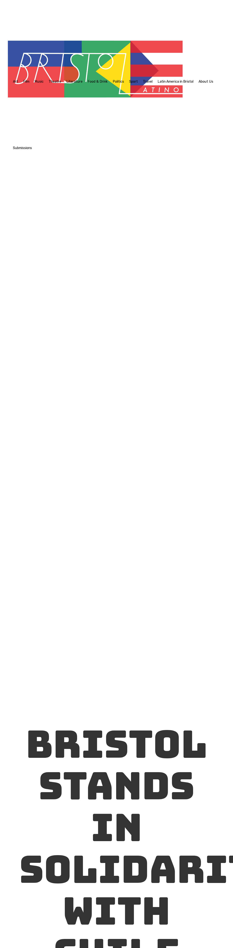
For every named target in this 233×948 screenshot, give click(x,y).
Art (15, 81)
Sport (133, 81)
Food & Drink (98, 81)
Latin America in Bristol (175, 81)
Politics (118, 81)
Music (38, 81)
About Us (206, 81)
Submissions (22, 148)
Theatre (55, 81)
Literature (74, 81)
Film (26, 81)
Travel (147, 81)
